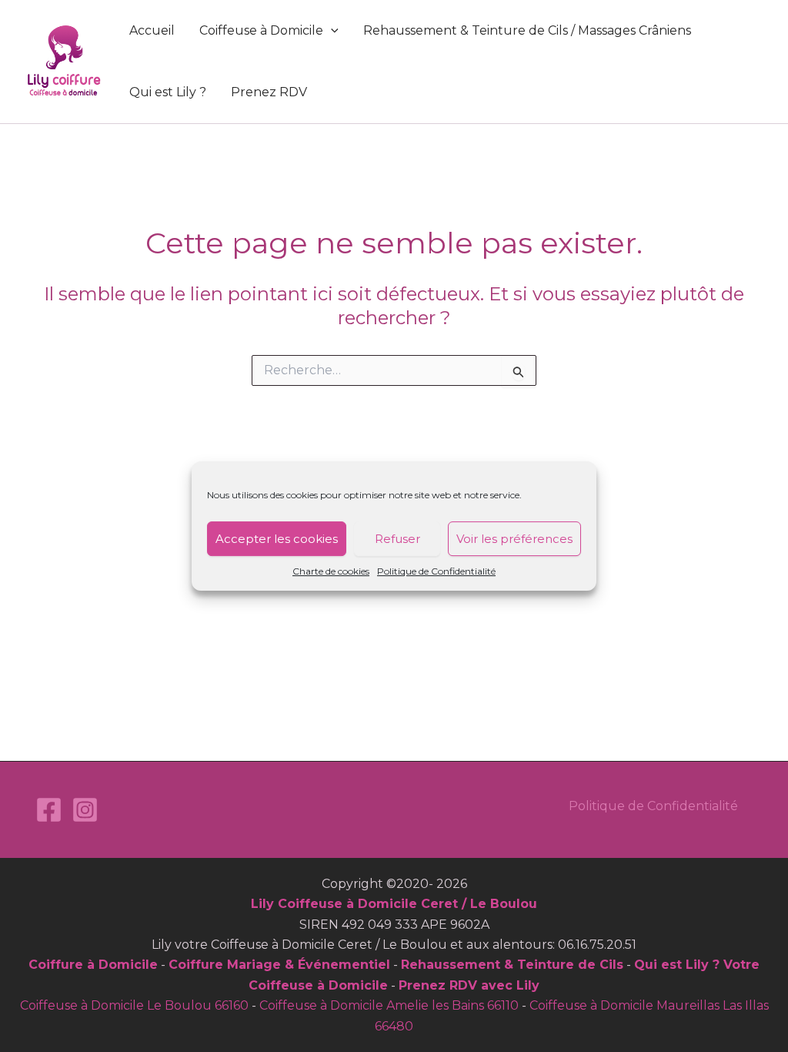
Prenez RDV (269, 92)
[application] (331, 31)
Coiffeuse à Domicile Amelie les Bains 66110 (389, 1005)
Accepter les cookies (276, 538)
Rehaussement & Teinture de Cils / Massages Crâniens (527, 30)
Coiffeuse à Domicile (261, 30)
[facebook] (48, 809)
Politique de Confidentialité (436, 571)
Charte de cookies (330, 571)
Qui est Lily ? (167, 92)
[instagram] (85, 809)
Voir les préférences (514, 538)
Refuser (397, 538)
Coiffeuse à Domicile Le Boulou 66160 (134, 1005)
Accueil (152, 30)
